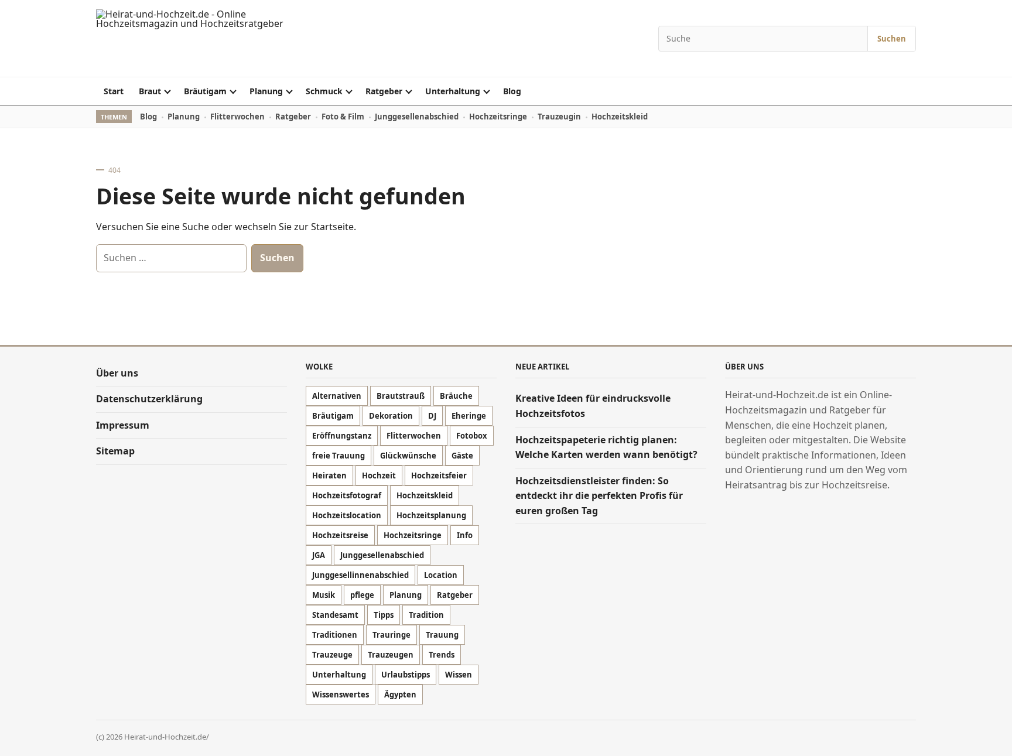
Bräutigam (205, 91)
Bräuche (456, 396)
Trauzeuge (332, 654)
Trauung (442, 635)
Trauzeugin (559, 116)
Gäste (462, 455)
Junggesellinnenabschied (360, 575)
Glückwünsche (408, 455)
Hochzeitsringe (498, 116)
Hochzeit (379, 475)
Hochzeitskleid (620, 116)
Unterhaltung (452, 91)
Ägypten (400, 694)
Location (440, 575)
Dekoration (391, 416)
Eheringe (469, 416)
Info (465, 535)
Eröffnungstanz (341, 435)
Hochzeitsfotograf (346, 495)
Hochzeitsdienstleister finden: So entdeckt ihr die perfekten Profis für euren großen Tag (599, 495)
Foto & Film (343, 116)
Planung (266, 91)
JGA (318, 555)
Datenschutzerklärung (149, 398)
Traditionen (334, 635)
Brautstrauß (401, 396)
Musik (323, 595)
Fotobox (471, 435)
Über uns (117, 373)
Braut (150, 91)
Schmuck (324, 91)
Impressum (122, 425)
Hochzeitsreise (340, 535)
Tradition (426, 615)
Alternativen (336, 396)
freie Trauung (338, 455)
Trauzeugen (390, 654)
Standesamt (335, 615)
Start (114, 91)
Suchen (891, 38)
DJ (432, 416)
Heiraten (329, 475)
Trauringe (391, 635)
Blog (512, 91)
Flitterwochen (237, 116)
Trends (441, 654)
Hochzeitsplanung (431, 515)
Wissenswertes (340, 694)
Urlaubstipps (405, 674)
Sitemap (115, 450)
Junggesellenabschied (417, 116)
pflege (362, 595)
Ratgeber (383, 91)
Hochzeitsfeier (439, 475)
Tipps (384, 615)
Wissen (458, 674)
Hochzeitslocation (346, 515)
